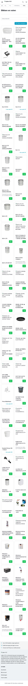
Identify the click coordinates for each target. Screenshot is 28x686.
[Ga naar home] (8, 2)
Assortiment (3, 669)
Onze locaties (4, 677)
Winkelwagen (4, 675)
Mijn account (4, 672)
